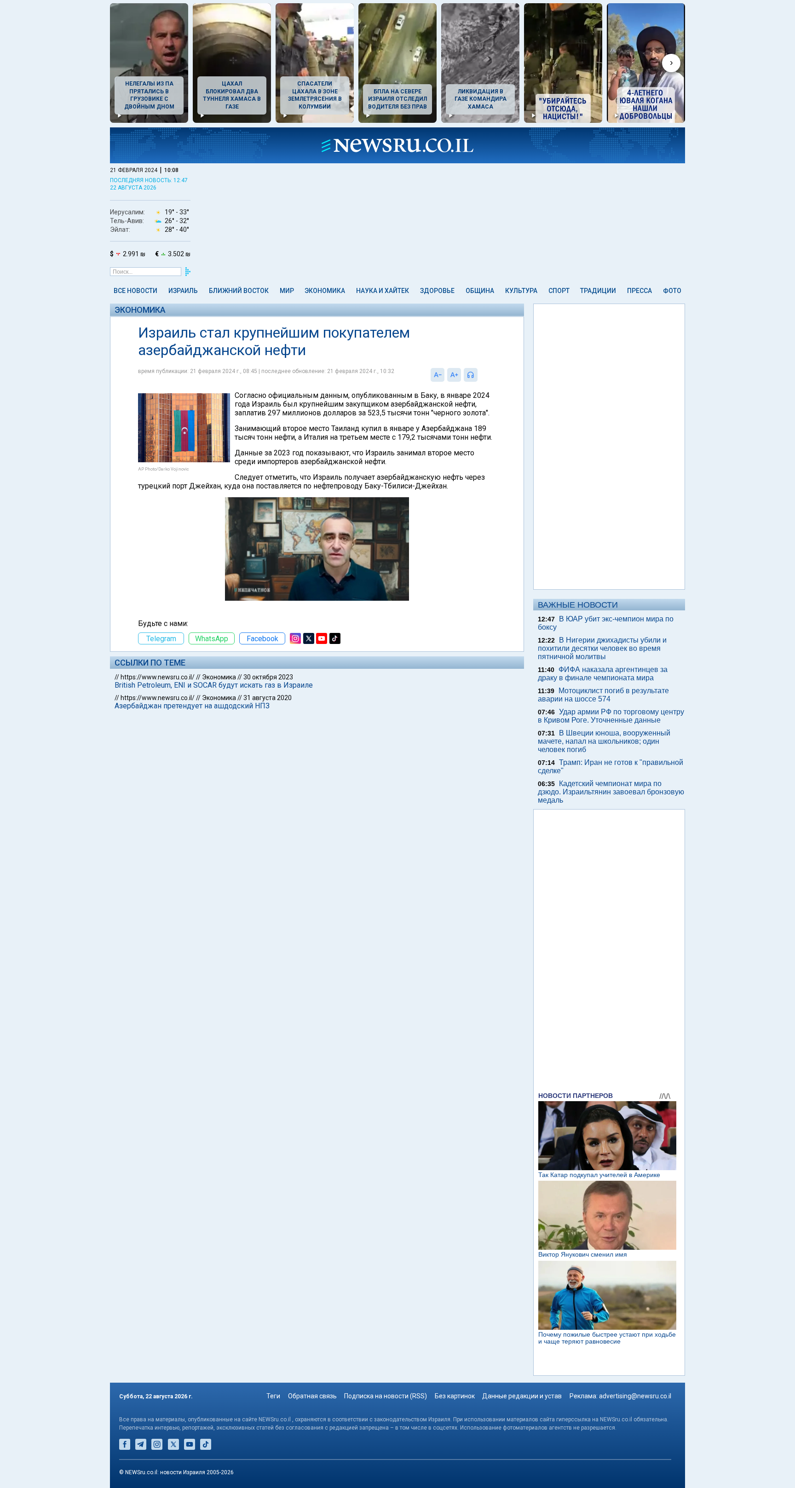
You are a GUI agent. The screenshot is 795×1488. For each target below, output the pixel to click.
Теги (273, 1396)
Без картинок (455, 1396)
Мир (287, 290)
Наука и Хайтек (382, 290)
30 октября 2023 (268, 677)
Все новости (135, 290)
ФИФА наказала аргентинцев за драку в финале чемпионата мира (603, 674)
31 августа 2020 (267, 697)
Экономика (325, 290)
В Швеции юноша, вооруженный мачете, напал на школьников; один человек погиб (604, 741)
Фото (672, 290)
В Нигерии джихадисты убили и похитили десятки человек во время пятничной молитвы (602, 648)
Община (480, 290)
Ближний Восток (239, 290)
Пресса (639, 290)
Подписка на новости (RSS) (385, 1396)
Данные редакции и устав (522, 1396)
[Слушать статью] (480, 375)
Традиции (598, 290)
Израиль (183, 290)
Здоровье (437, 290)
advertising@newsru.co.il (635, 1396)
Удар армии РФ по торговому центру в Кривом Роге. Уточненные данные (611, 716)
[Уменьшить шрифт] (437, 375)
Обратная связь (312, 1396)
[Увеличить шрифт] (454, 375)
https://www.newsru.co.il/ (158, 677)
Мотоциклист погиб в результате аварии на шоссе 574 (603, 695)
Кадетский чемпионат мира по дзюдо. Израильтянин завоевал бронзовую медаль (611, 792)
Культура (521, 290)
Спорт (559, 290)
